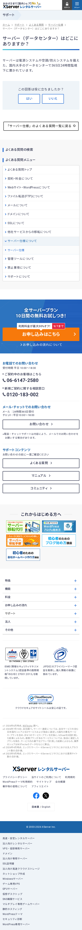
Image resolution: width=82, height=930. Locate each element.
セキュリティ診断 (12, 919)
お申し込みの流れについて (42, 345)
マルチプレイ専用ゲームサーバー (21, 904)
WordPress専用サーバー (16, 924)
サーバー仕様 (16, 250)
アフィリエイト (40, 786)
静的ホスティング (12, 909)
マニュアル (39, 476)
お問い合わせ (39, 424)
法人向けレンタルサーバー (17, 843)
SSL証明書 (8, 863)
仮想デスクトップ (12, 894)
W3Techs (27, 726)
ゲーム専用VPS (11, 883)
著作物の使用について (15, 786)
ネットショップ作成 (14, 873)
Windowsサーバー (13, 878)
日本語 (35, 807)
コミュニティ (39, 488)
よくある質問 (39, 463)
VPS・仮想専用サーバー (16, 848)
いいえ (53, 98)
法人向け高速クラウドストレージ (21, 868)
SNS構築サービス (12, 899)
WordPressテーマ (13, 914)
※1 (39, 4)
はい (29, 98)
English (46, 807)
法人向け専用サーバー (15, 858)
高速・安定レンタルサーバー (19, 838)
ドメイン (8, 853)
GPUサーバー (10, 888)
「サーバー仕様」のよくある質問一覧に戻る (39, 126)
